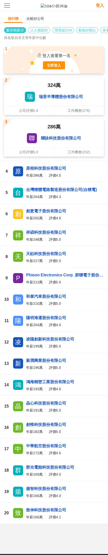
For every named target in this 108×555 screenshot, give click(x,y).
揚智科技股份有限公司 (46, 488)
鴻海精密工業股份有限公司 (50, 382)
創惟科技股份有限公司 (46, 424)
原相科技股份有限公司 (46, 168)
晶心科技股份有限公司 (46, 403)
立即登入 (54, 65)
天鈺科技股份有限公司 (46, 253)
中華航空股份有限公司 (46, 446)
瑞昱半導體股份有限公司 (61, 96)
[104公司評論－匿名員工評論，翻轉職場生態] (54, 6)
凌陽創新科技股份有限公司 (50, 339)
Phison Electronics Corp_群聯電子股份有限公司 (65, 275)
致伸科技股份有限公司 (46, 510)
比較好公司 (35, 19)
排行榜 (13, 19)
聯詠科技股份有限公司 (61, 138)
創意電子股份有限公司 (46, 211)
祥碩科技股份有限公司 (46, 232)
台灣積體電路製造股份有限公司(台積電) (61, 189)
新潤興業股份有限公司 (46, 360)
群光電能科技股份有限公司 (50, 467)
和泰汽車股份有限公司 (46, 296)
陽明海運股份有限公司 (46, 318)
